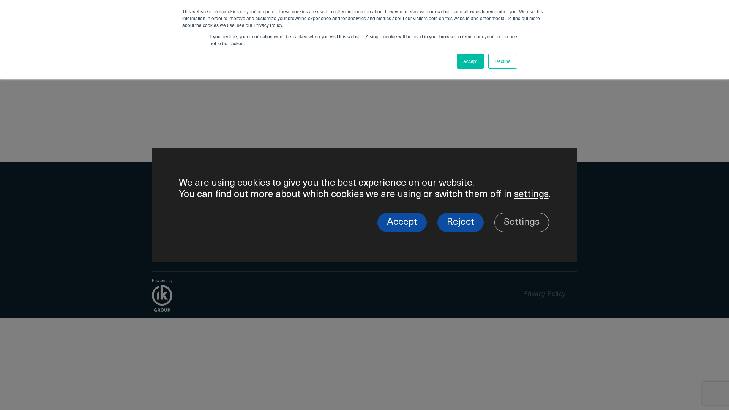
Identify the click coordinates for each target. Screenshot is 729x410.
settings (531, 194)
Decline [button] (503, 61)
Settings (522, 222)
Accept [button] (470, 61)
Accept (402, 222)
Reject (460, 222)
